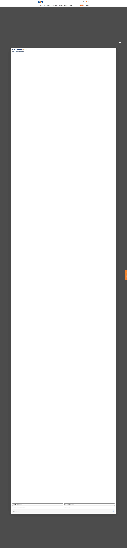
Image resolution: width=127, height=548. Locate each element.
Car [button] (41, 5)
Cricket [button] (60, 5)
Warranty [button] (65, 5)
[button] (88, 2)
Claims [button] (71, 5)
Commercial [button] (54, 5)
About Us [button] (86, 5)
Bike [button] (44, 5)
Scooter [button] (48, 5)
